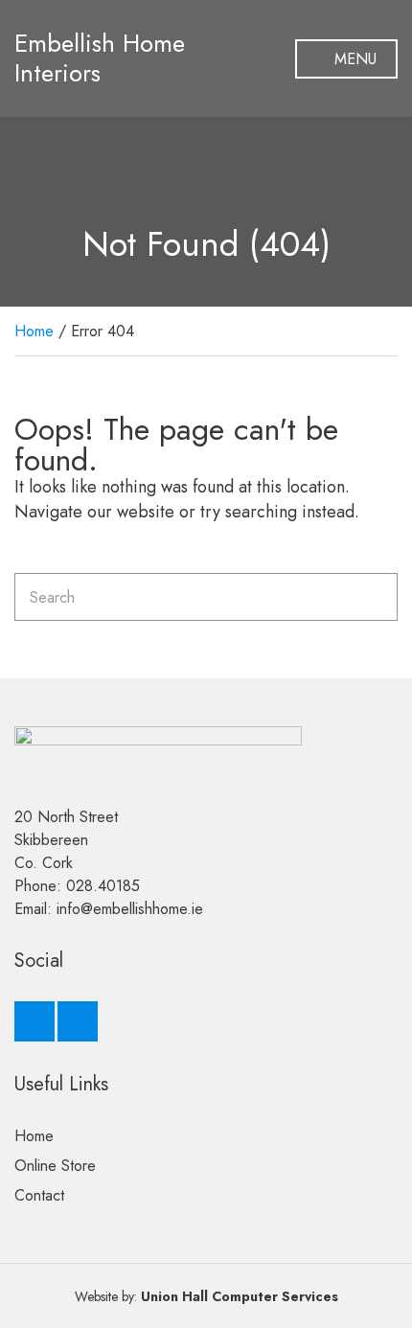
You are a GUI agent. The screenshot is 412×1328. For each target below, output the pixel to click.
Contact (39, 1195)
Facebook (34, 1021)
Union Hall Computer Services (239, 1296)
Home (34, 331)
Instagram (77, 1021)
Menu (353, 59)
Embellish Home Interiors (99, 58)
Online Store (55, 1166)
